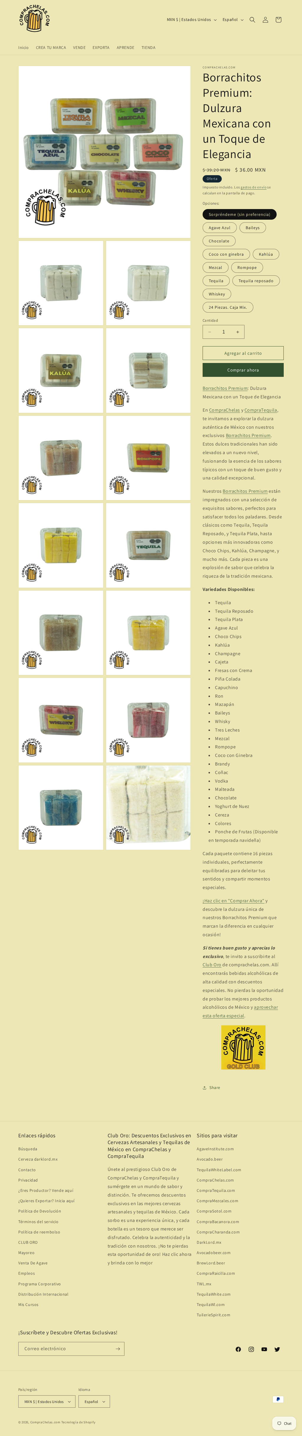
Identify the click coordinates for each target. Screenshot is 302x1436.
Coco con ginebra (226, 254)
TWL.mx (204, 1284)
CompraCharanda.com (218, 1232)
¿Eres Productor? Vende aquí (45, 1190)
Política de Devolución (39, 1211)
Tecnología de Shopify (78, 1422)
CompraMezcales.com (217, 1200)
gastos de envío (254, 187)
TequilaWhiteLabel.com (219, 1169)
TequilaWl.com (211, 1304)
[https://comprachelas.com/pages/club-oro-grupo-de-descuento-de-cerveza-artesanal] (243, 1069)
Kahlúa (266, 254)
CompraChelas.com (215, 1180)
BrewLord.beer (211, 1263)
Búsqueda (27, 1148)
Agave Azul (220, 227)
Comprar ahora (243, 370)
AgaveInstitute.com (215, 1148)
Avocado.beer (210, 1159)
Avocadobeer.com (214, 1252)
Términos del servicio (38, 1221)
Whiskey (217, 294)
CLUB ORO (28, 1242)
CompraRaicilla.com (216, 1273)
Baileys (253, 227)
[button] (252, 19)
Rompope (247, 267)
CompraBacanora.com (218, 1221)
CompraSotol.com (214, 1211)
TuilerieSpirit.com (213, 1314)
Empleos (26, 1273)
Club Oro (212, 965)
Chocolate (219, 241)
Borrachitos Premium (225, 388)
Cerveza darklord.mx (38, 1159)
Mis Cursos (28, 1304)
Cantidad (210, 320)
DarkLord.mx (209, 1242)
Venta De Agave (32, 1263)
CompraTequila (260, 410)
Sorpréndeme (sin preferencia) (239, 214)
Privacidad (28, 1180)
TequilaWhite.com (214, 1294)
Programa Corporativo (39, 1284)
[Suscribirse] (117, 1349)
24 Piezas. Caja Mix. (228, 307)
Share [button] (214, 1087)
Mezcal (215, 267)
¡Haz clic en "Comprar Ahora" (234, 901)
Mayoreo (26, 1252)
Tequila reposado (256, 280)
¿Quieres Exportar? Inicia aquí (46, 1200)
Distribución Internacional (43, 1294)
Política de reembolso (39, 1232)
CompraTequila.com (216, 1190)
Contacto (27, 1169)
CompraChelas (224, 410)
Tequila (216, 280)
